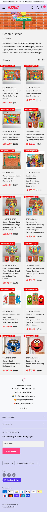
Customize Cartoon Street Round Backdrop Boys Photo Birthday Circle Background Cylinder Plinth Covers (35, 227)
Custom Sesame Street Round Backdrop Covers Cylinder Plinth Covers (35, 272)
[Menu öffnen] (4, 8)
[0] (42, 7)
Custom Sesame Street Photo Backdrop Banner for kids (11, 178)
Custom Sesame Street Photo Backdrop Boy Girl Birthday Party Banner (11, 94)
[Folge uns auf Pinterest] (14, 475)
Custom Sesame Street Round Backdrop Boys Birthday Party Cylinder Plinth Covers (12, 226)
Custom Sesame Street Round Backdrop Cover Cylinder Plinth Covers (35, 137)
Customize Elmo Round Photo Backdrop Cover (35, 363)
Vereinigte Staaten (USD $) (25, 463)
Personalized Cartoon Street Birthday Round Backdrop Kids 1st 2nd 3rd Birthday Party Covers (11, 274)
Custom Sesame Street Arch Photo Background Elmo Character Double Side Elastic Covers (35, 320)
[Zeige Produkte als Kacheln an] (39, 60)
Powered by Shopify (9, 507)
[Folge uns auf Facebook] (4, 475)
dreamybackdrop (9, 88)
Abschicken (11, 451)
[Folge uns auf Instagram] (9, 475)
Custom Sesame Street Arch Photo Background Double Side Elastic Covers (11, 318)
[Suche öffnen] (32, 7)
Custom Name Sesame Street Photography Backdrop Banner (35, 93)
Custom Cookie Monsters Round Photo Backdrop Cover (11, 363)
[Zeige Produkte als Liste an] (43, 60)
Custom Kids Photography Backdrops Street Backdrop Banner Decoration (32, 181)
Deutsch (6, 463)
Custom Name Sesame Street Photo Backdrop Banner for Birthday (11, 137)
